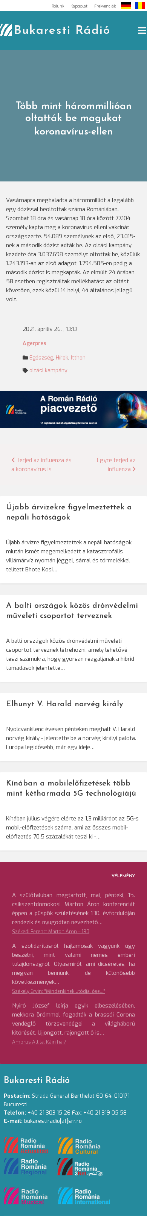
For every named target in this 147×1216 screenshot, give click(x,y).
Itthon (78, 357)
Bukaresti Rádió (62, 31)
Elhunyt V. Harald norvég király (64, 704)
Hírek (62, 357)
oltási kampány (48, 370)
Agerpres (34, 343)
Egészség (41, 357)
